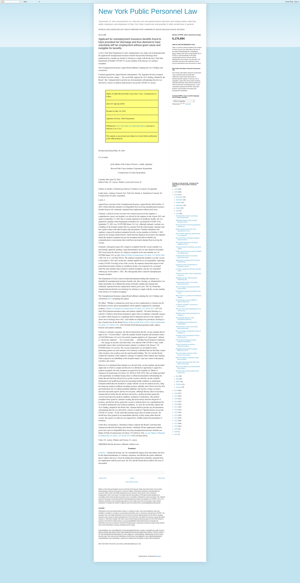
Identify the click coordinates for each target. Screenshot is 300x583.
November (179, 200)
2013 (176, 418)
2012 (176, 421)
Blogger (158, 556)
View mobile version (131, 482)
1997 (176, 434)
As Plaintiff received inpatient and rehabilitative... (186, 323)
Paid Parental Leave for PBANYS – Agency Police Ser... (187, 301)
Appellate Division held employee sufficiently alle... (186, 278)
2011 (176, 423)
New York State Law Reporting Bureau (131, 126)
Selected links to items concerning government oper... (186, 216)
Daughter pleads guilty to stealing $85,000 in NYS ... (186, 349)
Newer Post (102, 478)
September (179, 205)
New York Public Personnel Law (147, 11)
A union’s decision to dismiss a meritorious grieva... (185, 345)
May (177, 376)
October (178, 202)
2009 (176, 429)
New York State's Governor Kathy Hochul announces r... (186, 354)
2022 (176, 393)
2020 (176, 399)
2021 (176, 396)
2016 (176, 410)
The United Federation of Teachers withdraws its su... (187, 243)
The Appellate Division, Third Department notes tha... (185, 318)
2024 (176, 195)
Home (132, 478)
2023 (176, 390)
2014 (176, 415)
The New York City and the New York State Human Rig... (187, 363)
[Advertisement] (187, 144)
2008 (176, 432)
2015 (176, 412)
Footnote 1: (102, 452)
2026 (176, 189)
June (178, 213)
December (179, 197)
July (177, 211)
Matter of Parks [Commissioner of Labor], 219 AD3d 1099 (142, 255)
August (178, 208)
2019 (176, 401)
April (177, 379)
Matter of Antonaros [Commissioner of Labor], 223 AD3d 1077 (130, 308)
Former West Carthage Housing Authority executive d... (186, 340)
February (179, 384)
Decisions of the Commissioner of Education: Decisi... (186, 265)
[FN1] (110, 298)
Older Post (161, 478)
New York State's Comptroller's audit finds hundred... (187, 358)
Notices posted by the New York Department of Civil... (186, 230)
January (179, 387)
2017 (176, 407)
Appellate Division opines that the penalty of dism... (186, 221)
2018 (176, 404)
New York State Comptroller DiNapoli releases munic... (187, 239)
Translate (188, 104)
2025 (176, 192)
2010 (176, 426)
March (178, 381)
